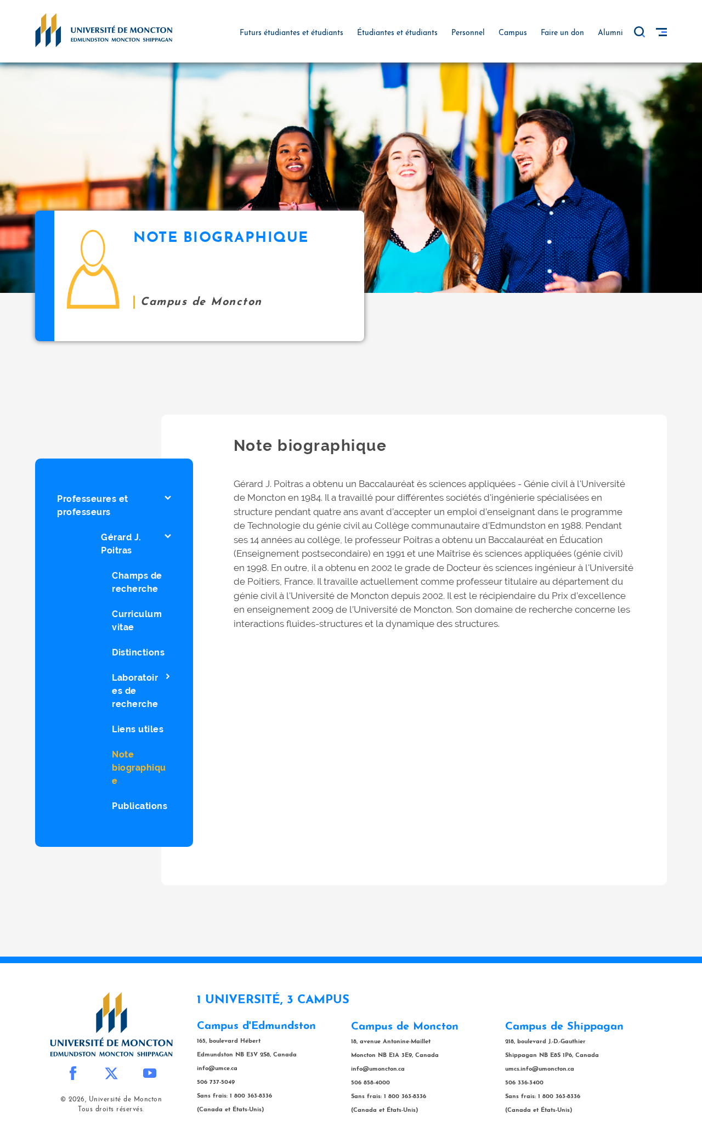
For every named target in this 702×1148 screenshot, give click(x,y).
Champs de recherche (137, 582)
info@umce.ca (217, 1069)
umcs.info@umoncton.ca (539, 1069)
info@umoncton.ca (378, 1069)
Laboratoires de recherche (135, 690)
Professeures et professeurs (92, 505)
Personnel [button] (468, 33)
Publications (139, 806)
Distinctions (138, 652)
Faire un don (562, 33)
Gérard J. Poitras (121, 544)
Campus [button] (513, 33)
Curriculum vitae (137, 620)
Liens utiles (137, 729)
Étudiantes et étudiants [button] (397, 33)
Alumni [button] (610, 33)
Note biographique (139, 767)
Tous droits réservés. (111, 1109)
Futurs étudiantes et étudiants (291, 33)
